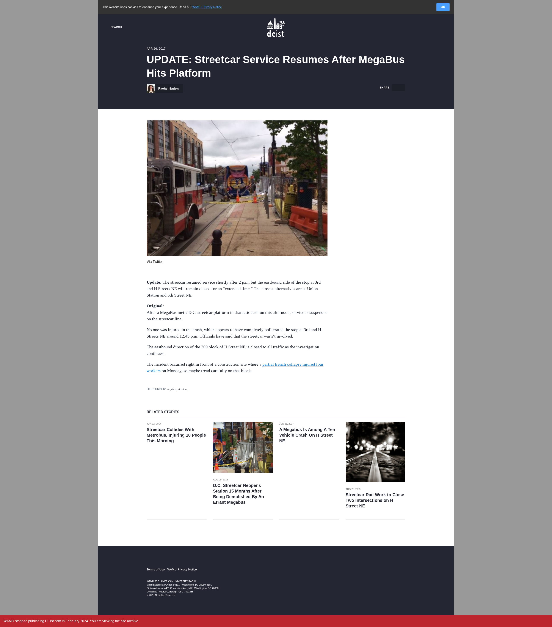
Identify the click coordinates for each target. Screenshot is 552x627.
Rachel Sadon (168, 88)
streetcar (182, 389)
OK (443, 7)
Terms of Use (156, 569)
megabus (171, 389)
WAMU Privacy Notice (207, 7)
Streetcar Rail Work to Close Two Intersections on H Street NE (375, 500)
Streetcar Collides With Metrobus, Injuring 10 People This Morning (176, 435)
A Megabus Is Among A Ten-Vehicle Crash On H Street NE (308, 435)
